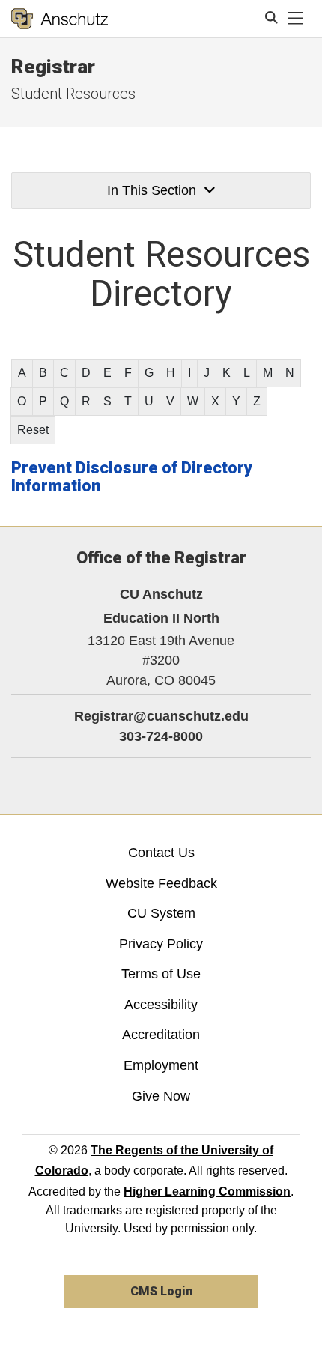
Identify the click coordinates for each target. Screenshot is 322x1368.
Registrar (53, 66)
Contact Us (161, 852)
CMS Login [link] (161, 1291)
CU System (161, 913)
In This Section (151, 190)
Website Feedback (161, 883)
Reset (33, 429)
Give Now (161, 1096)
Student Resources (73, 94)
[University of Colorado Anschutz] (59, 18)
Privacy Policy (161, 943)
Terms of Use (161, 973)
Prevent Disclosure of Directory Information (131, 476)
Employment (161, 1065)
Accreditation (161, 1034)
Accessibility (161, 1004)
